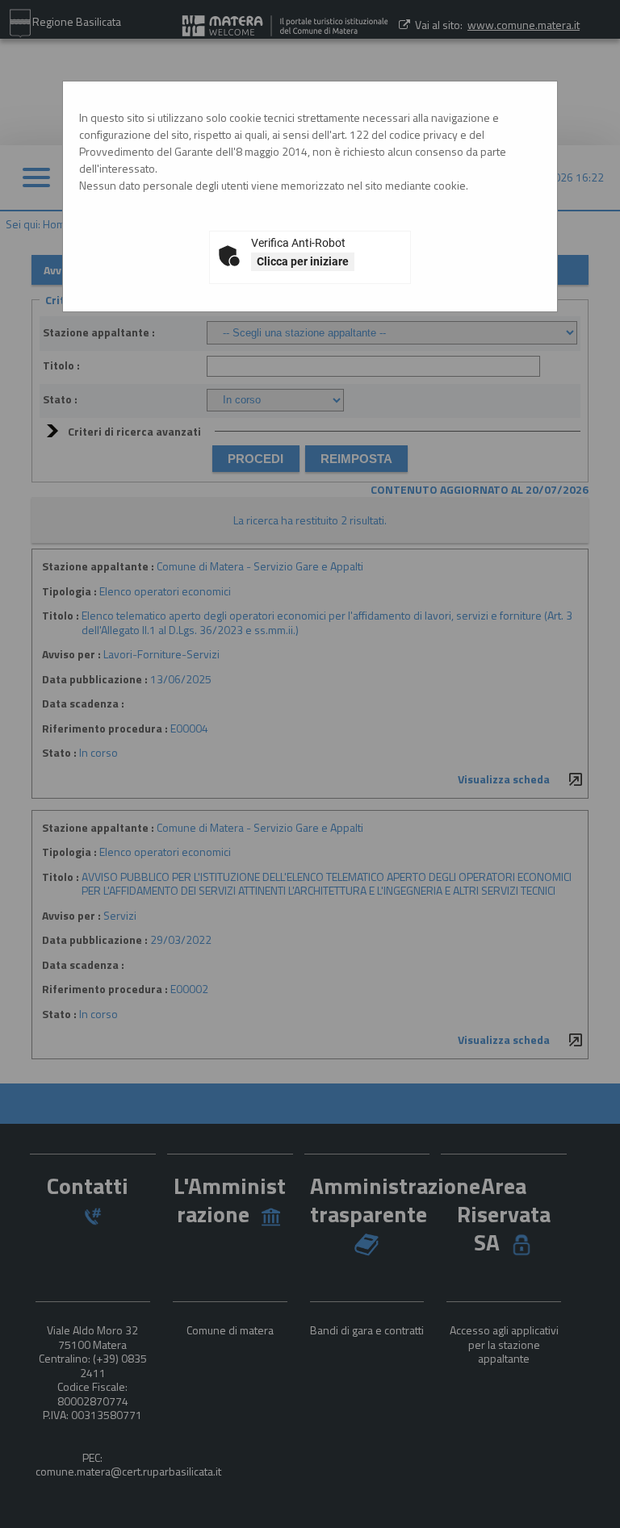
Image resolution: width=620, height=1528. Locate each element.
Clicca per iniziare (303, 261)
